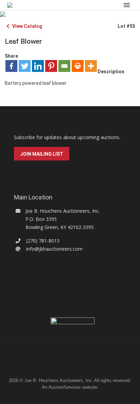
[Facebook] (11, 66)
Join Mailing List (41, 154)
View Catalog (26, 26)
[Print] (78, 66)
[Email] (64, 66)
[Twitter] (25, 66)
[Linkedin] (38, 66)
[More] (91, 66)
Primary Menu (127, 5)
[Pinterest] (51, 66)
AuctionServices (65, 387)
